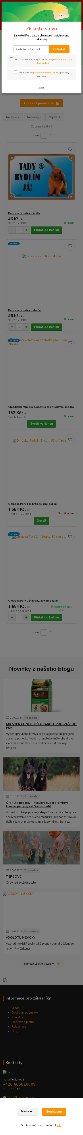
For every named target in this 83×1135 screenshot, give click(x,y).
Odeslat (59, 49)
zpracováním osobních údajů (46, 72)
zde (59, 1125)
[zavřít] (73, 8)
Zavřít (42, 87)
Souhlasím (54, 1111)
